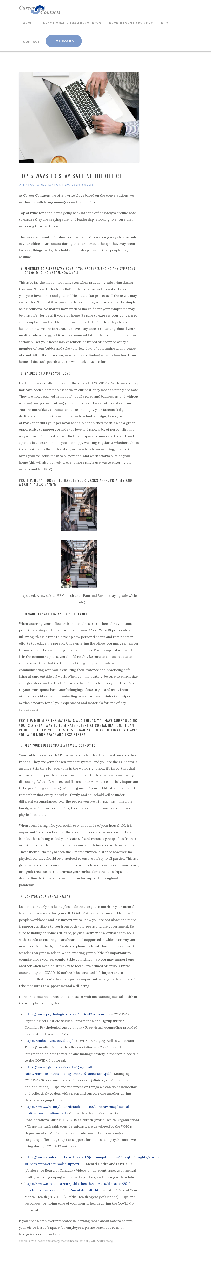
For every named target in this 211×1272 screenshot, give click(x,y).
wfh (93, 1241)
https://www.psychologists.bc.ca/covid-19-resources (67, 1014)
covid (32, 1241)
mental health (69, 1241)
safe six (84, 1241)
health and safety (48, 1241)
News (89, 184)
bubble (23, 1241)
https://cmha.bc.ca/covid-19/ (49, 1041)
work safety (104, 1241)
